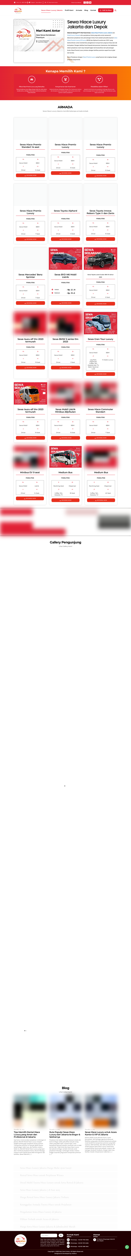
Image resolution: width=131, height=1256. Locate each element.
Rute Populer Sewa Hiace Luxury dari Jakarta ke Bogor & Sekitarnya (64, 751)
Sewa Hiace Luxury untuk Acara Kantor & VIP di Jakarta (101, 749)
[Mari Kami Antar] (18, 13)
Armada (79, 10)
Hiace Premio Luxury (89, 57)
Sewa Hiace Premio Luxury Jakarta (101, 33)
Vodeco (74, 870)
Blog (86, 10)
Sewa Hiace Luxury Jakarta (51, 10)
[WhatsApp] (127, 1247)
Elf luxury (83, 40)
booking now (31, 175)
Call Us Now (107, 10)
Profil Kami (69, 10)
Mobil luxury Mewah (73, 35)
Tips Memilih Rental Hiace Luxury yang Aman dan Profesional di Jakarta (27, 751)
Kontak (93, 10)
